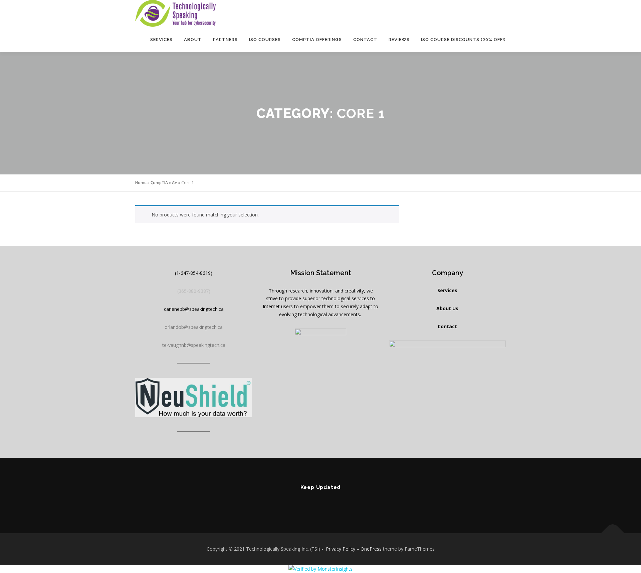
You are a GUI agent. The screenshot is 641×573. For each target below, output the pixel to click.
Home (141, 182)
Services (161, 39)
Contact (365, 39)
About (193, 39)
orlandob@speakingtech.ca (194, 327)
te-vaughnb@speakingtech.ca (193, 345)
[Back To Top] (613, 533)
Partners (225, 39)
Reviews (399, 39)
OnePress (371, 549)
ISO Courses (265, 39)
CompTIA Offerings (317, 39)
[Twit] (339, 502)
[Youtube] (320, 502)
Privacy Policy (340, 549)
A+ (174, 182)
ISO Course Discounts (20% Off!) (463, 39)
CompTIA (159, 182)
